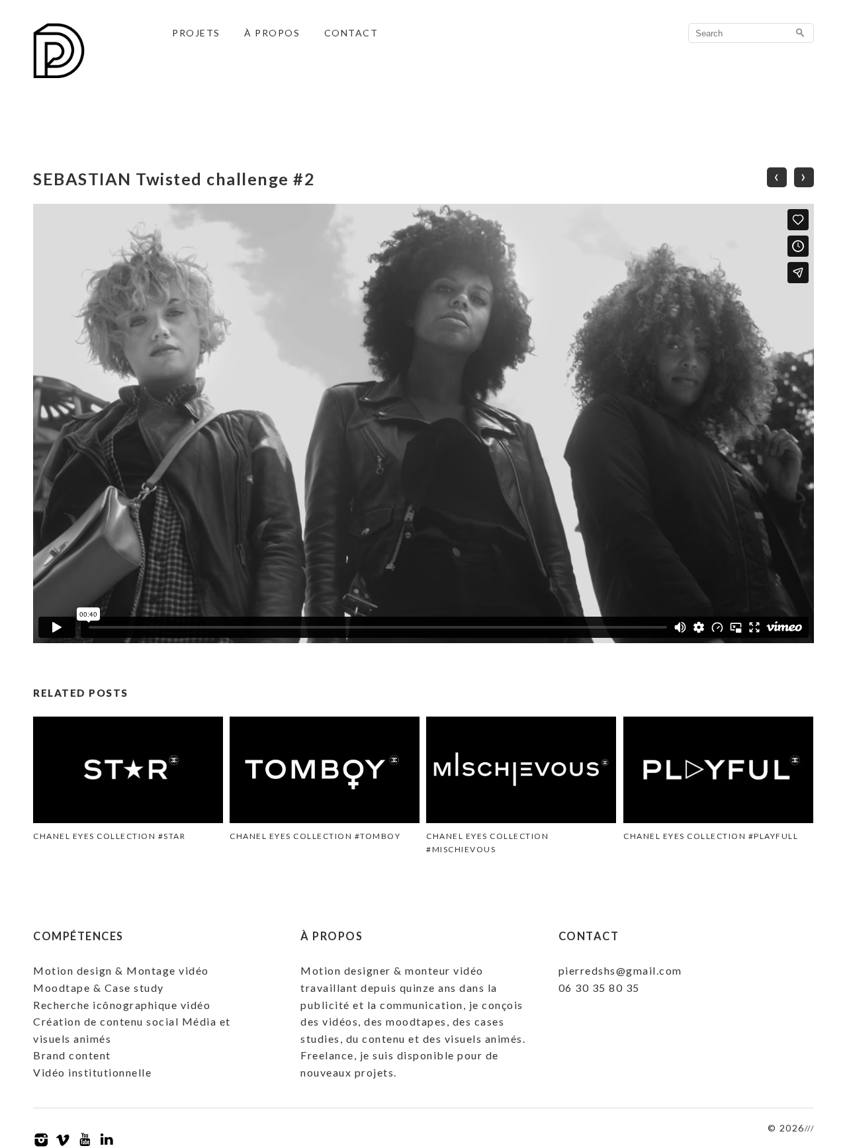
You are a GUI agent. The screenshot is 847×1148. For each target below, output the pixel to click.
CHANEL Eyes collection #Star (109, 836)
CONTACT (351, 32)
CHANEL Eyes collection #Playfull (710, 836)
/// (810, 1128)
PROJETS (196, 32)
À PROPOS (272, 32)
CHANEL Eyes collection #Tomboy (315, 836)
